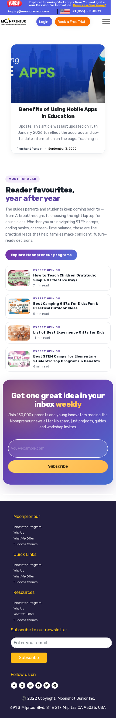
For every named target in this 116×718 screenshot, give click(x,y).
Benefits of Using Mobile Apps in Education (58, 113)
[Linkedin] (22, 685)
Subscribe (58, 466)
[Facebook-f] (14, 685)
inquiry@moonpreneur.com (28, 11)
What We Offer (23, 538)
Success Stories (25, 544)
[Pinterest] (55, 685)
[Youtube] (38, 685)
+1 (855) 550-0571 (86, 11)
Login (43, 22)
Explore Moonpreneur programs (41, 255)
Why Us (18, 532)
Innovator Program (27, 527)
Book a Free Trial (71, 22)
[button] (106, 21)
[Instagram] (30, 685)
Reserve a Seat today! (89, 5)
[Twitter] (46, 685)
